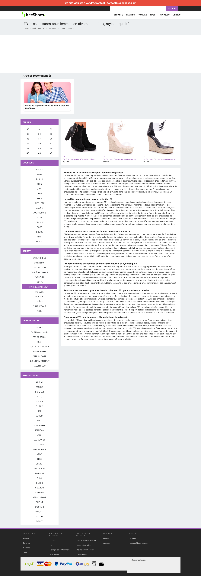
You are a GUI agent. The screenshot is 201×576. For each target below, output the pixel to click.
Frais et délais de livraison (86, 540)
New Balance (39, 449)
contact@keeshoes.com (121, 3)
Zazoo (39, 516)
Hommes (26, 548)
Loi (51, 545)
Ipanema (39, 430)
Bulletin (133, 538)
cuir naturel (39, 267)
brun (39, 189)
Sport (25, 552)
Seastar (39, 492)
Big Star (39, 392)
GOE (39, 411)
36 (28, 139)
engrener (39, 277)
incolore (39, 203)
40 (39, 143)
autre (39, 327)
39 (28, 143)
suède (39, 301)
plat (39, 342)
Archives (106, 543)
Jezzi (39, 435)
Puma (39, 478)
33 (28, 134)
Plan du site (54, 554)
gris (39, 198)
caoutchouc (39, 258)
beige (39, 174)
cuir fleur (39, 263)
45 (28, 153)
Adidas (39, 382)
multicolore (39, 213)
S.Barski (39, 488)
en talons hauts (39, 332)
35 (51, 134)
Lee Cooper (39, 440)
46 (39, 153)
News (39, 454)
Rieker (39, 483)
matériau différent (39, 287)
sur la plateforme (39, 346)
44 (51, 148)
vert (39, 237)
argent (39, 169)
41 (51, 143)
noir (39, 217)
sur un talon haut (39, 361)
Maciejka (39, 444)
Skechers (39, 507)
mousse (39, 292)
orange (39, 222)
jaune (39, 208)
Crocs (39, 401)
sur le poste (39, 351)
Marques (165, 15)
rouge (39, 232)
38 (51, 139)
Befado (39, 387)
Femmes (26, 543)
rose (39, 227)
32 (51, 129)
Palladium (39, 468)
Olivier (39, 464)
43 (39, 148)
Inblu (39, 420)
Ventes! (177, 15)
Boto (39, 396)
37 (39, 139)
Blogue (106, 538)
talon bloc (39, 366)
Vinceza (39, 512)
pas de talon (39, 337)
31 (39, 129)
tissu (39, 311)
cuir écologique (39, 272)
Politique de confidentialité (60, 550)
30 (28, 129)
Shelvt (39, 502)
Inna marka (39, 425)
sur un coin (39, 356)
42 (28, 148)
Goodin (39, 416)
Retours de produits (84, 545)
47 (51, 153)
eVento (39, 521)
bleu (39, 184)
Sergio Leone (39, 497)
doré (39, 193)
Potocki (39, 473)
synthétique (39, 306)
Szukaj (172, 8)
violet (39, 241)
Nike (39, 459)
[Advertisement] (82, 54)
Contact (53, 540)
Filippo (39, 406)
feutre (39, 282)
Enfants (26, 538)
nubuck (39, 296)
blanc (39, 179)
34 (39, 134)
